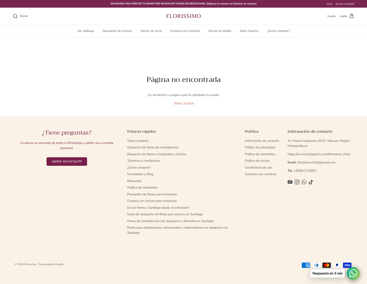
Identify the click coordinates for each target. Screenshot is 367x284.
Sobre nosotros (137, 141)
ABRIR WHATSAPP (67, 161)
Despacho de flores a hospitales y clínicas (156, 154)
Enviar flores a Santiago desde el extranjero (158, 207)
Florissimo (30, 264)
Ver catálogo (85, 31)
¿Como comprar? (345, 4)
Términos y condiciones (143, 161)
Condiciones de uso (258, 167)
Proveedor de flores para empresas (152, 194)
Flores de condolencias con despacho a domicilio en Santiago (170, 221)
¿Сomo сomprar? (278, 31)
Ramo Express (249, 31)
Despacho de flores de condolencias (152, 147)
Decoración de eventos (117, 31)
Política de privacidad (260, 147)
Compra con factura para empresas (152, 201)
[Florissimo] (183, 16)
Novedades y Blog (140, 174)
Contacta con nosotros (185, 31)
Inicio (329, 4)
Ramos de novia (151, 31)
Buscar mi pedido (220, 31)
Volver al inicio (184, 103)
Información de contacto (262, 141)
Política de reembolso (142, 187)
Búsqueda (134, 181)
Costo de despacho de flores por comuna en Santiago (165, 214)
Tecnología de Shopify (51, 264)
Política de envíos (257, 161)
